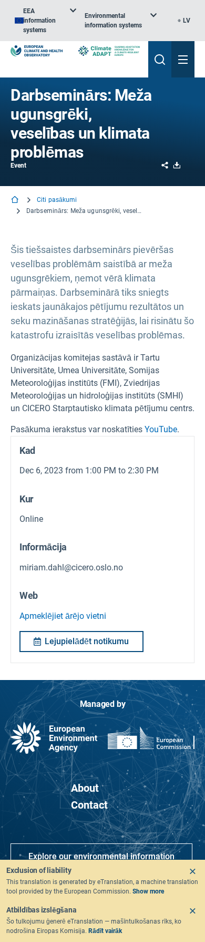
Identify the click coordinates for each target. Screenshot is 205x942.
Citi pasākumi (57, 199)
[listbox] (45, 20)
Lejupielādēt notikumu (87, 641)
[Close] (192, 871)
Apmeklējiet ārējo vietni (62, 616)
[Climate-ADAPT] (109, 51)
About (85, 788)
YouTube (161, 429)
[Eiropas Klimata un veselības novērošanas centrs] (37, 50)
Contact (89, 805)
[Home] (16, 200)
